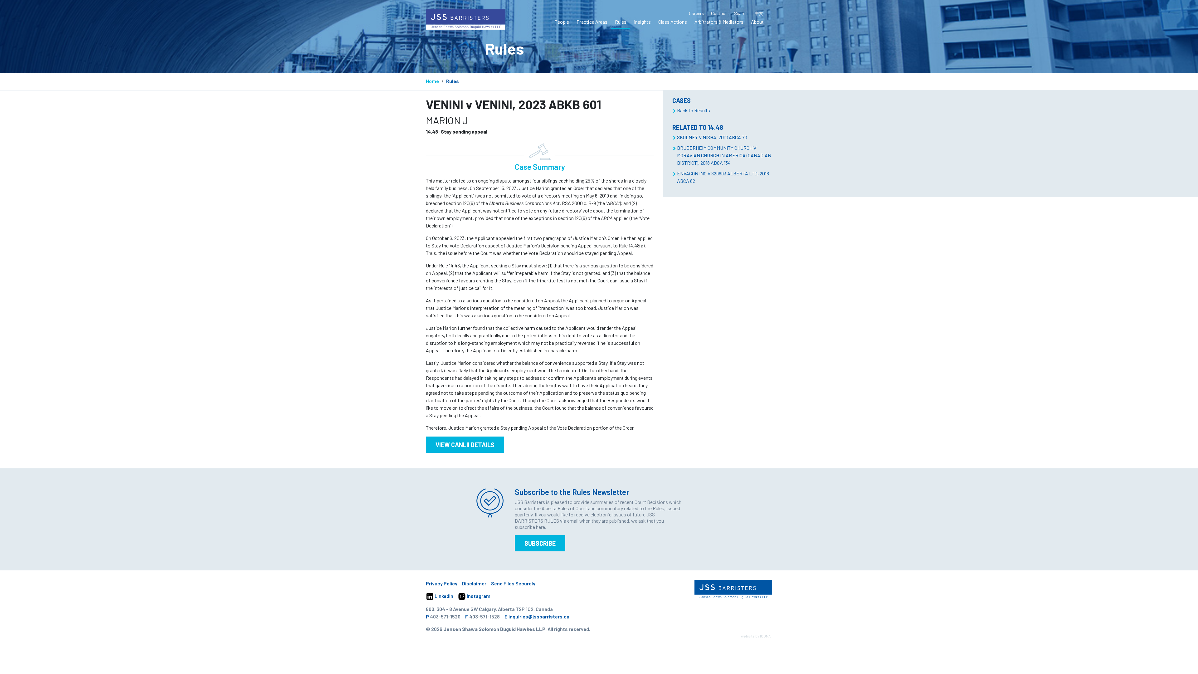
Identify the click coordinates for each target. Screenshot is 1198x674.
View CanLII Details (465, 444)
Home (432, 81)
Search (741, 13)
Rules (620, 22)
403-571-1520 (445, 616)
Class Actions (672, 22)
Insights (642, 22)
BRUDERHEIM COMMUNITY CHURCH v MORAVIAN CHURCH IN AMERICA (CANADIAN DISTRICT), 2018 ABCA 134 (724, 155)
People (561, 22)
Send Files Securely (513, 583)
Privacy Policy (441, 583)
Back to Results (693, 110)
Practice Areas (592, 22)
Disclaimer (474, 583)
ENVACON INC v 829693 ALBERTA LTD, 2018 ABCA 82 (723, 177)
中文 (759, 13)
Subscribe (540, 543)
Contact (719, 13)
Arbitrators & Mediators (718, 22)
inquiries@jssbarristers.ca (539, 616)
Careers (696, 13)
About (757, 22)
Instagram (478, 596)
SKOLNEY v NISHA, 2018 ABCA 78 (712, 137)
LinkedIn (443, 596)
